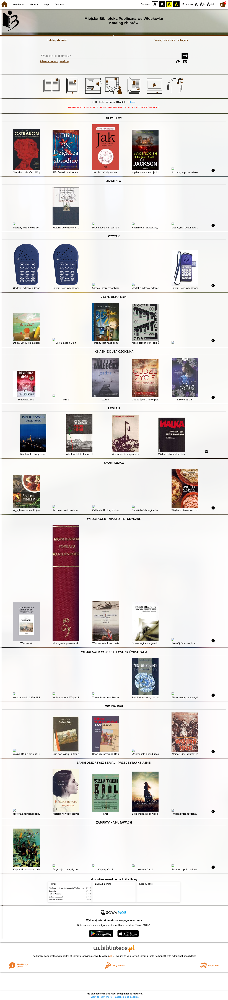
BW (162, 4)
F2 (210, 4)
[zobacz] (131, 102)
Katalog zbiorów (57, 40)
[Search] (185, 56)
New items (18, 4)
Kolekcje (64, 61)
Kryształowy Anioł (56, 900)
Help (46, 4)
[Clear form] (178, 61)
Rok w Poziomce (56, 894)
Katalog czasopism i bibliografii (171, 40)
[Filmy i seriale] (155, 94)
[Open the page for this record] (27, 150)
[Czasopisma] (134, 94)
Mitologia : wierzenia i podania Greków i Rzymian (69, 888)
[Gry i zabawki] (114, 94)
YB (169, 4)
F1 (202, 4)
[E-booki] (72, 94)
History (34, 4)
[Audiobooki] (93, 94)
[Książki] (52, 94)
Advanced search (49, 61)
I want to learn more (101, 997)
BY (176, 4)
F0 (196, 4)
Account (59, 4)
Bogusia (52, 891)
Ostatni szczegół (56, 897)
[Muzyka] (175, 94)
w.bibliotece (103, 955)
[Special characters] (185, 61)
